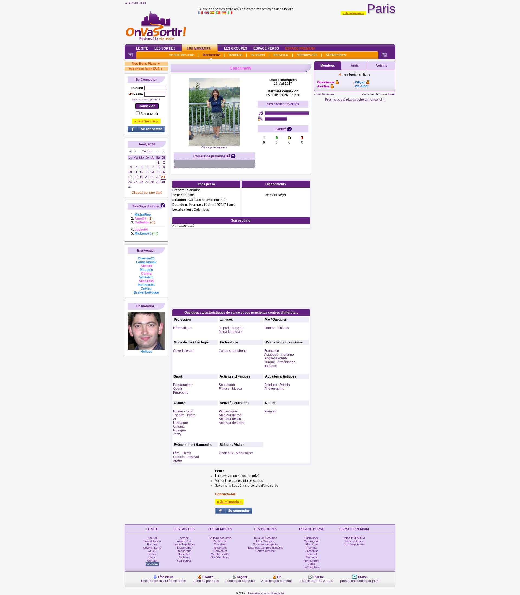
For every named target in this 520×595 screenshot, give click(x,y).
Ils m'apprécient (354, 544)
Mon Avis (312, 557)
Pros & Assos (152, 541)
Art (175, 419)
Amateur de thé (230, 415)
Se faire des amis (181, 55)
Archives (184, 557)
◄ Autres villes (135, 3)
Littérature (180, 423)
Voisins (381, 65)
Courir (177, 389)
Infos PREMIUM (354, 537)
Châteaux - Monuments (236, 453)
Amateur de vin (230, 419)
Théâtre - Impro (184, 415)
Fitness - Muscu (230, 389)
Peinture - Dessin (277, 385)
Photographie (274, 389)
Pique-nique (228, 411)
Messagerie (311, 541)
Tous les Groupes (265, 537)
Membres (327, 65)
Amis (355, 65)
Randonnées (182, 385)
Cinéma (179, 426)
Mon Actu (312, 544)
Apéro (177, 461)
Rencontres (311, 560)
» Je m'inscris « (353, 13)
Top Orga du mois (145, 206)
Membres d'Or (307, 55)
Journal (312, 554)
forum (391, 94)
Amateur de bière (231, 423)
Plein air (270, 411)
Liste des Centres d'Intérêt (265, 547)
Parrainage (311, 537)
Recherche (211, 55)
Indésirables (312, 567)
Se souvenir (149, 114)
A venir (184, 537)
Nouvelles (184, 554)
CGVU (152, 550)
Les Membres (199, 49)
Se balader (227, 385)
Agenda (312, 547)
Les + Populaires (184, 544)
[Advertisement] (296, 28)
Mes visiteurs (354, 541)
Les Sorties (165, 48)
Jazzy (177, 434)
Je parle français (231, 328)
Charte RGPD (152, 547)
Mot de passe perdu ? (146, 99)
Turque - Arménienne (279, 362)
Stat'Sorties (184, 560)
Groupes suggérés (265, 544)
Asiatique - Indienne (279, 354)
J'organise (311, 550)
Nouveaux (280, 55)
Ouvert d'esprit (183, 351)
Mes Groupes (265, 541)
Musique (179, 430)
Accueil (152, 537)
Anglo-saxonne (275, 358)
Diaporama (184, 547)
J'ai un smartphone (233, 351)
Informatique (182, 328)
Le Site (142, 48)
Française (271, 351)
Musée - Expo (183, 411)
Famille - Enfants (276, 328)
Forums (152, 544)
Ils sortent (258, 55)
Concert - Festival (186, 457)
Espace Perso (266, 48)
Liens (152, 557)
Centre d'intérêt (265, 550)
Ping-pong (180, 392)
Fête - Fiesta (182, 453)
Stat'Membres (336, 55)
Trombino (235, 55)
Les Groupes (235, 48)
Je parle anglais (230, 332)
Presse (152, 554)
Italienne (270, 366)
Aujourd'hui (184, 541)
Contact (152, 560)
